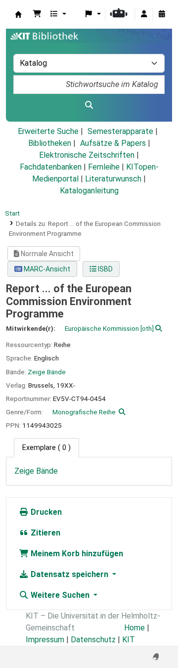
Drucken (45, 512)
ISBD (104, 269)
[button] (37, 14)
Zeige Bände (47, 372)
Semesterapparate (120, 131)
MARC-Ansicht (46, 269)
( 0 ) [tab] (46, 448)
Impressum (45, 639)
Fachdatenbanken (51, 167)
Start (12, 213)
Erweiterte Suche (48, 131)
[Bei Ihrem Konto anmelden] (143, 14)
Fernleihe (104, 167)
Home (134, 627)
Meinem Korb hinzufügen (76, 553)
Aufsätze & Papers (113, 143)
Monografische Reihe (84, 412)
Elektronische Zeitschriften (86, 155)
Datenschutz (93, 639)
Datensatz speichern (69, 574)
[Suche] (89, 105)
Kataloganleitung (89, 190)
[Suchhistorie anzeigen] (161, 14)
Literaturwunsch (113, 178)
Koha (18, 14)
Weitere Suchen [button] (60, 595)
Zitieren (44, 532)
